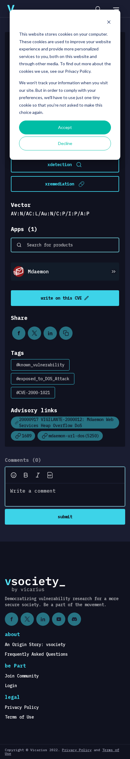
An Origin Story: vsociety (35, 644)
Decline (65, 143)
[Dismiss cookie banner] (109, 23)
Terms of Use (19, 717)
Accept (65, 127)
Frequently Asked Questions (36, 654)
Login (11, 685)
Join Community (22, 676)
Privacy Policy (22, 707)
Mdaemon (38, 272)
